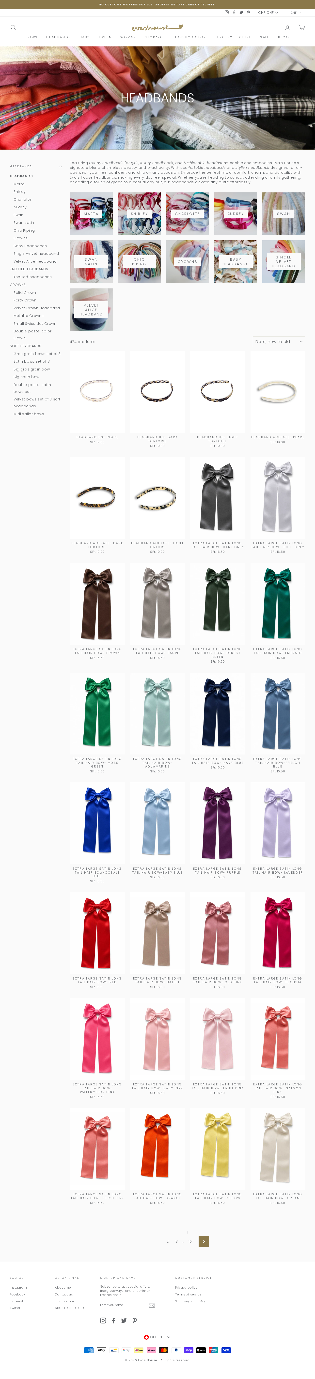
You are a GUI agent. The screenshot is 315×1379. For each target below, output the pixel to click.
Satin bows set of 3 (32, 361)
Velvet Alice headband (35, 261)
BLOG (283, 37)
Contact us (64, 1294)
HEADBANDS (58, 37)
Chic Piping (24, 230)
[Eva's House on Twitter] (124, 1320)
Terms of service (188, 1294)
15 (190, 1241)
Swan (19, 215)
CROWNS (18, 284)
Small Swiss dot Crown (35, 323)
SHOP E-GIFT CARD (69, 1308)
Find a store (64, 1301)
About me (63, 1288)
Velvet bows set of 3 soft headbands (37, 403)
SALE (264, 37)
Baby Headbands (30, 245)
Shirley (20, 191)
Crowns (21, 238)
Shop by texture (233, 37)
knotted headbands (33, 276)
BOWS (32, 37)
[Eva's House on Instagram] (103, 1320)
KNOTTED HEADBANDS (29, 269)
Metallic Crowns (29, 315)
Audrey (20, 207)
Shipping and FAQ (190, 1301)
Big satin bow (26, 376)
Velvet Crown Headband (37, 308)
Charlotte (23, 199)
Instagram (18, 1288)
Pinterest (16, 1301)
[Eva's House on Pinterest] (135, 1320)
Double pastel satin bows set (32, 388)
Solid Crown (25, 292)
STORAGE (154, 37)
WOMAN (128, 37)
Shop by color (189, 37)
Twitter (15, 1308)
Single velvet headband (36, 253)
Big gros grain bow (32, 369)
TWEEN (105, 37)
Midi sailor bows (29, 414)
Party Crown (25, 300)
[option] (157, 4)
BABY (85, 37)
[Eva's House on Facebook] (113, 1320)
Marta (19, 184)
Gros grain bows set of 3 (37, 353)
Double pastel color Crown (32, 335)
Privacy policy (186, 1288)
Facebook (18, 1294)
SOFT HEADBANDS (25, 345)
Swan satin (24, 222)
